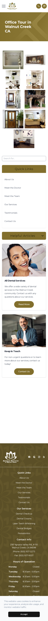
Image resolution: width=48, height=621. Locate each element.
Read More (24, 304)
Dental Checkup (24, 514)
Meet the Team (12, 196)
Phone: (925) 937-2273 (24, 551)
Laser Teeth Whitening (24, 523)
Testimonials (10, 213)
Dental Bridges (24, 528)
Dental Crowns (24, 518)
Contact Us (10, 221)
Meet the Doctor (12, 188)
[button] (3, 6)
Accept (24, 614)
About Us (9, 179)
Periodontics (24, 533)
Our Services (10, 204)
